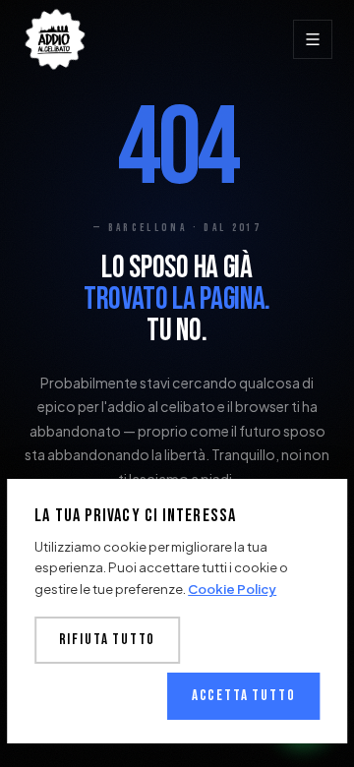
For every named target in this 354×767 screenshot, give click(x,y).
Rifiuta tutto (107, 639)
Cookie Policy (232, 588)
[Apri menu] (312, 39)
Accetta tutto (244, 695)
